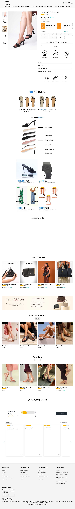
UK (45, 31)
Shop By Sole (50, 6)
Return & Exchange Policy (43, 476)
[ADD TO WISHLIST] (34, 17)
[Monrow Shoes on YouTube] (7, 499)
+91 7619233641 (64, 481)
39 (44, 37)
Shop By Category (40, 6)
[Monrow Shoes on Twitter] (10, 499)
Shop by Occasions (60, 6)
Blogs (3, 474)
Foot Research (23, 472)
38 (68, 34)
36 (52, 34)
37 (60, 34)
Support (68, 6)
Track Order (40, 470)
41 (60, 37)
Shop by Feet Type (29, 6)
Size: (55, 31)
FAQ (39, 478)
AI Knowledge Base (24, 470)
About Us (4, 470)
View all (37, 318)
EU (43, 31)
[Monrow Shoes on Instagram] (3, 499)
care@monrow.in (62, 483)
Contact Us (40, 474)
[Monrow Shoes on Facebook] (5, 499)
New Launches (15, 6)
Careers (4, 472)
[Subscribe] (14, 495)
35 (44, 34)
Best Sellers (7, 6)
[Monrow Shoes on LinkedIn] (12, 499)
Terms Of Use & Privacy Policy (8, 478)
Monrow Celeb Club (6, 476)
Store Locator (41, 479)
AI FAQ (21, 479)
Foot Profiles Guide (24, 474)
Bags (22, 6)
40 (52, 37)
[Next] (71, 276)
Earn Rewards (5, 479)
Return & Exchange (42, 472)
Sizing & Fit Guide (23, 478)
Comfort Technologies (24, 476)
